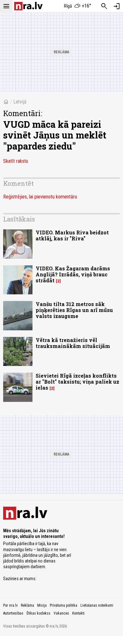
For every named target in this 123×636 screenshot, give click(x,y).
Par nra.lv (10, 605)
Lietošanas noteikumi (96, 605)
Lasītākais (19, 219)
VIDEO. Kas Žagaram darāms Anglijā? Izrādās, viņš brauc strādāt (73, 274)
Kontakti (78, 613)
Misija (42, 605)
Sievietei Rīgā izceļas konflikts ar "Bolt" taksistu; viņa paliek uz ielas (77, 381)
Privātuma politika (63, 605)
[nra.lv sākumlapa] (28, 6)
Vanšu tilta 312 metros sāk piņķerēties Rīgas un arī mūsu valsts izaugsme (74, 310)
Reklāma (27, 605)
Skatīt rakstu (15, 161)
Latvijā (19, 102)
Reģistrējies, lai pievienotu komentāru (40, 197)
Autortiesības (13, 613)
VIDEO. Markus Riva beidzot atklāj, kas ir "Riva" (72, 235)
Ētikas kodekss (38, 613)
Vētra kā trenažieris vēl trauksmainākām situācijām (73, 343)
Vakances (61, 613)
